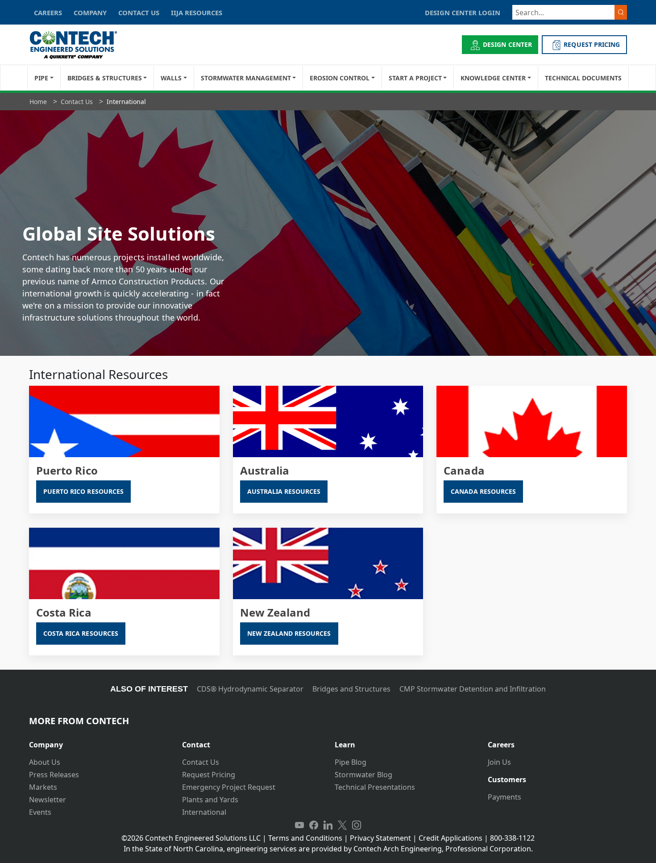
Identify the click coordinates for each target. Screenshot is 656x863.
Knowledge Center (493, 78)
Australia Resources (284, 491)
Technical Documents (583, 78)
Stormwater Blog (363, 775)
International (204, 812)
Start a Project (415, 78)
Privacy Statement (380, 838)
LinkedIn (328, 825)
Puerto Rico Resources (83, 491)
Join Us (499, 762)
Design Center (507, 44)
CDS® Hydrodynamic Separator (250, 689)
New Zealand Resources (289, 633)
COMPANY (90, 12)
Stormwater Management (246, 78)
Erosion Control (340, 78)
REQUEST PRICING (592, 44)
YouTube (299, 825)
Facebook (314, 825)
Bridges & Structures (104, 78)
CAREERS (48, 12)
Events (40, 812)
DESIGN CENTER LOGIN (462, 12)
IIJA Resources (196, 12)
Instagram (356, 825)
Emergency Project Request (228, 787)
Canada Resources (483, 491)
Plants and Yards (210, 800)
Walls (171, 78)
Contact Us (200, 762)
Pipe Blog (350, 762)
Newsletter (47, 800)
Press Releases (54, 775)
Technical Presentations (375, 787)
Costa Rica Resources (80, 633)
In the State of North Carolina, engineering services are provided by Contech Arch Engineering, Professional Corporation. (328, 849)
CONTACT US (138, 12)
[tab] (99, 741)
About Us (44, 762)
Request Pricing (208, 775)
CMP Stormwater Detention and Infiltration (472, 689)
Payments (504, 797)
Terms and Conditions (305, 838)
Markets (43, 787)
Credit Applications (450, 838)
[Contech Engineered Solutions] (79, 45)
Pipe (41, 78)
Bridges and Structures (351, 689)
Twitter (342, 825)
